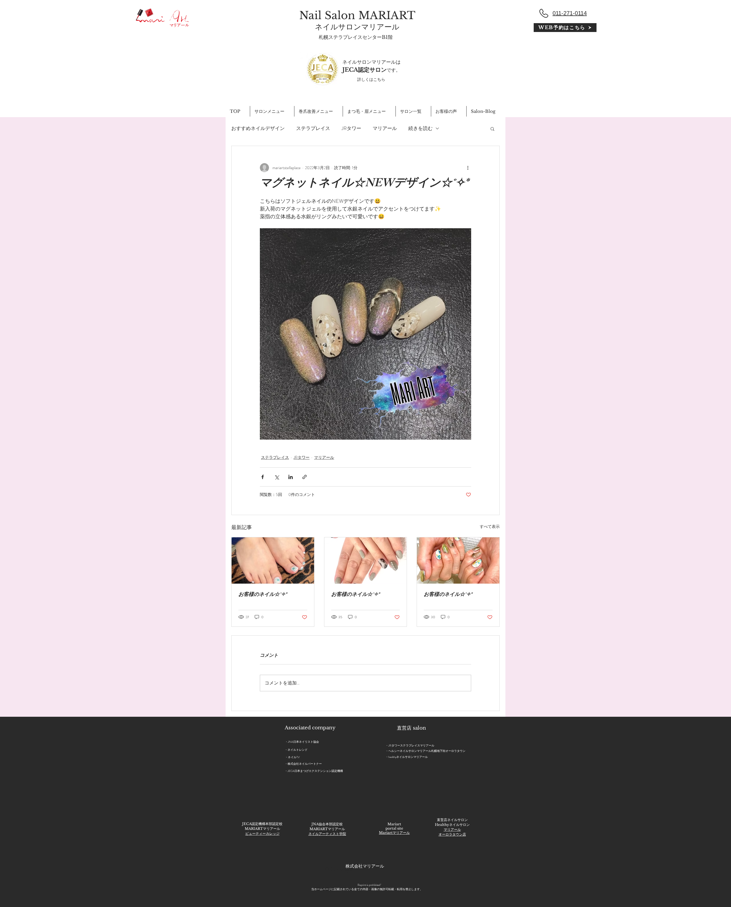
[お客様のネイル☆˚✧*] (273, 560)
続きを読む (420, 128)
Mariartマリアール (394, 832)
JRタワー (351, 128)
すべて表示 (490, 526)
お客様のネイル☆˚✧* (262, 595)
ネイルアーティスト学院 (327, 834)
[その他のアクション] (467, 167)
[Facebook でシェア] (262, 477)
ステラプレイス (313, 128)
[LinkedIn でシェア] (290, 477)
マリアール (385, 128)
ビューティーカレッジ (262, 833)
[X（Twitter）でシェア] (276, 477)
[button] (492, 128)
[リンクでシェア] (304, 477)
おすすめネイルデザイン (258, 128)
